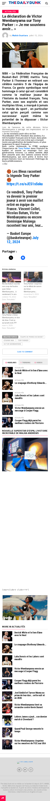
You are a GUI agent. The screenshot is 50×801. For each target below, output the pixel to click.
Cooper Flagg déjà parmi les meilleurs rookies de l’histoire (29, 421)
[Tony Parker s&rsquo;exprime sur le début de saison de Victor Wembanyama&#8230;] (33, 277)
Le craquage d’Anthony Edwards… (31, 383)
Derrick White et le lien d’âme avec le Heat (31, 371)
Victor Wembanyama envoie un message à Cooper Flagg (29, 409)
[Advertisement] (25, 502)
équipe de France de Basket (31, 337)
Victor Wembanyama (12, 344)
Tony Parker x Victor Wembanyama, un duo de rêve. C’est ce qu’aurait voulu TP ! (11, 318)
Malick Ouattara (20, 35)
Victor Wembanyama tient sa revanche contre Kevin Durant (28, 706)
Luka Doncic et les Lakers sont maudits (29, 396)
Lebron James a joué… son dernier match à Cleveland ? (30, 718)
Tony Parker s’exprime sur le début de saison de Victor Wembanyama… (33, 287)
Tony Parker (24, 148)
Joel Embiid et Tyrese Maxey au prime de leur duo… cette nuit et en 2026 (29, 695)
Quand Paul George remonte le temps (28, 730)
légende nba (9, 340)
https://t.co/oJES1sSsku (25, 184)
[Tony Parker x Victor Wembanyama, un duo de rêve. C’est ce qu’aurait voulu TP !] (11, 308)
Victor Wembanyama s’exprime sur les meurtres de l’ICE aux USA (30, 742)
